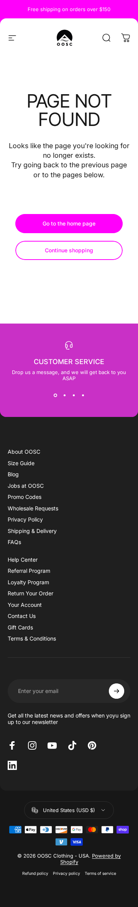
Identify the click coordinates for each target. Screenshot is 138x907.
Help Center (23, 559)
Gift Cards (20, 627)
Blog (13, 474)
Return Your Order (30, 593)
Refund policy (35, 873)
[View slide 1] (55, 395)
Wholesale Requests (33, 508)
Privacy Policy (25, 519)
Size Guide (21, 463)
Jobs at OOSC (26, 485)
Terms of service (100, 873)
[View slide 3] (73, 395)
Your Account (25, 604)
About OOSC (24, 451)
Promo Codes (24, 497)
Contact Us (22, 616)
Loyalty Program (28, 582)
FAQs (14, 542)
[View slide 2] (64, 395)
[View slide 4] (82, 395)
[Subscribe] (116, 691)
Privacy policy (66, 873)
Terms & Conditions (32, 638)
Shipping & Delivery (32, 531)
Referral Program (29, 570)
